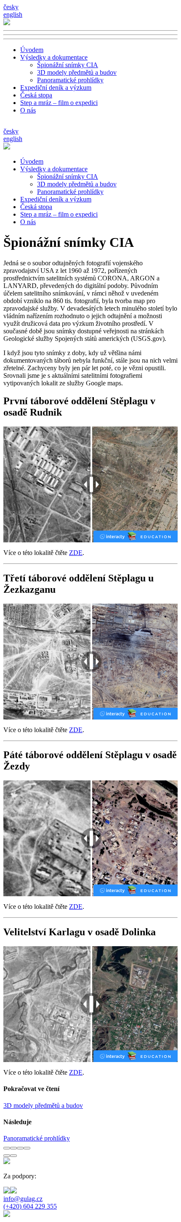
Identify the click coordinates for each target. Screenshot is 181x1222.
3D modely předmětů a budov (77, 72)
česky (11, 6)
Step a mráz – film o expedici (59, 102)
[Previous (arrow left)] (6, 1155)
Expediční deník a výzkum (55, 87)
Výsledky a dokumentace (54, 57)
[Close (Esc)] (6, 1148)
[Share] (13, 1148)
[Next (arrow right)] (13, 1155)
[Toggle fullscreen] (20, 1148)
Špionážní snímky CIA (67, 64)
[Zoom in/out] (27, 1148)
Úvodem (31, 49)
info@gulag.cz (23, 1198)
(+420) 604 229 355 (30, 1206)
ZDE (76, 552)
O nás (28, 110)
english (12, 14)
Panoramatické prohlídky (70, 80)
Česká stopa (36, 95)
